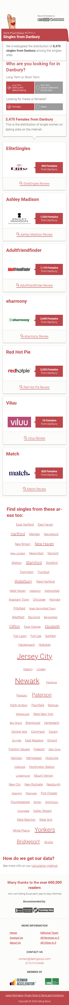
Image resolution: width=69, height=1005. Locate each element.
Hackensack (26, 645)
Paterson (42, 695)
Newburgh (53, 784)
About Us (15, 942)
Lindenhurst (23, 775)
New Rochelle (34, 784)
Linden (41, 669)
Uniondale (23, 810)
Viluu (11, 403)
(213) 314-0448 (34, 963)
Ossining (17, 793)
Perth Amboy (19, 705)
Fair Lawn (20, 636)
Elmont (52, 740)
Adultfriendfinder (24, 250)
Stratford (52, 563)
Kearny (28, 669)
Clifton (14, 626)
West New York (43, 714)
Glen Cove (54, 749)
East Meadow (34, 740)
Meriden (34, 534)
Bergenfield (50, 617)
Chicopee (39, 599)
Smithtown (51, 802)
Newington (36, 553)
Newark (27, 681)
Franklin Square (19, 749)
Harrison (16, 758)
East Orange (32, 627)
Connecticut (18, 32)
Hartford (18, 534)
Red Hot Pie (18, 352)
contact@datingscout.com (34, 958)
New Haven (44, 544)
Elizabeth (52, 626)
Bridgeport (28, 841)
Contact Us (16, 937)
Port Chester (49, 793)
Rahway (53, 705)
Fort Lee (35, 636)
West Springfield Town (42, 608)
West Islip (45, 819)
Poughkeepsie (20, 802)
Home (6, 32)
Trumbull (43, 572)
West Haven (18, 591)
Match (12, 454)
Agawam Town (19, 599)
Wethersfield (51, 590)
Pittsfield (19, 608)
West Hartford (45, 581)
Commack (38, 731)
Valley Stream (42, 811)
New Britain (22, 544)
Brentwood (33, 723)
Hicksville (51, 758)
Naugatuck (51, 534)
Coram (53, 731)
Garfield (50, 636)
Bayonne (34, 617)
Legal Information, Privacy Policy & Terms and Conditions (35, 995)
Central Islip (19, 731)
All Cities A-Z (48, 942)
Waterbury (23, 581)
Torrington (27, 572)
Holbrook (19, 766)
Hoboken (45, 645)
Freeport (39, 749)
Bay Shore (16, 722)
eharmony (16, 301)
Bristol (48, 842)
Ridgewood (22, 714)
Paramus (51, 682)
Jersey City (34, 656)
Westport (35, 590)
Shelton (17, 563)
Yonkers (45, 829)
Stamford (34, 562)
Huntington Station (42, 767)
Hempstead (34, 758)
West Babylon (26, 819)
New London (17, 553)
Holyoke (54, 599)
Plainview (31, 793)
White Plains (21, 830)
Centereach (51, 723)
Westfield (18, 617)
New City (15, 784)
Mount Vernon (43, 775)
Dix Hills (16, 740)
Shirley (37, 802)
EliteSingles (18, 148)
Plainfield (37, 705)
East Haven (45, 524)
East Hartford (25, 524)
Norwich (53, 553)
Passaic (21, 695)
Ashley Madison (22, 199)
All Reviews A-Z (49, 937)
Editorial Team (49, 932)
